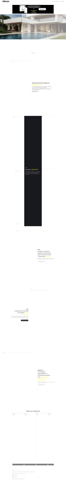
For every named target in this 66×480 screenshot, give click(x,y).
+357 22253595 (15, 475)
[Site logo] (5, 1)
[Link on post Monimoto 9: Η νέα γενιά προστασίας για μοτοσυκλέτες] (42, 439)
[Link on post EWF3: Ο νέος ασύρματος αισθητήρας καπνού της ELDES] (18, 439)
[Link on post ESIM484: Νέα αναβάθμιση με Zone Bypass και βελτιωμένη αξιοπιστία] (30, 439)
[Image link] (33, 9)
